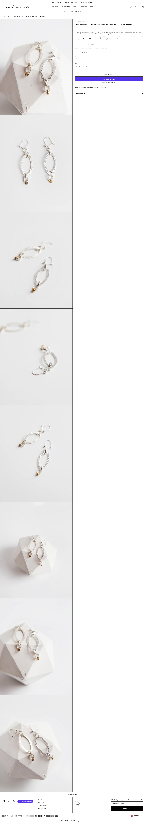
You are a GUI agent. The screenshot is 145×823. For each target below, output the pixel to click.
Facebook (90, 87)
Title (76, 63)
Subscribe (127, 808)
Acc (9, 16)
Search (137, 7)
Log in (130, 7)
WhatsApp (97, 87)
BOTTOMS (75, 7)
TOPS (91, 7)
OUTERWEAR (66, 7)
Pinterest (83, 87)
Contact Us (41, 802)
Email (76, 87)
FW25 (65, 11)
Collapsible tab (80, 93)
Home (3, 16)
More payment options (108, 82)
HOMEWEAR (55, 7)
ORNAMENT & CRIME (87, 2)
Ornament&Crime (79, 21)
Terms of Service (42, 805)
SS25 (71, 11)
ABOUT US (78, 11)
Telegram (103, 87)
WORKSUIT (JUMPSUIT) (71, 2)
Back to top (72, 794)
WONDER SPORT (57, 2)
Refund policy (42, 808)
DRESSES (84, 7)
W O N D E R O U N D (69, 821)
